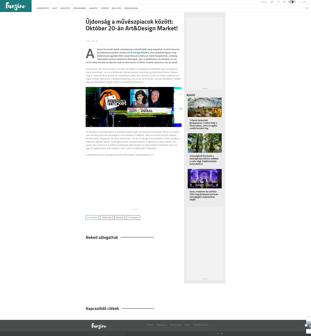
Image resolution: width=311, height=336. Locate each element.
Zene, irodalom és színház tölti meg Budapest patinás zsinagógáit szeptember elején (204, 195)
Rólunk (150, 325)
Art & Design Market (138, 52)
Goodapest (43, 8)
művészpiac (133, 217)
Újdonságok (131, 8)
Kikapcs (93, 8)
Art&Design (106, 217)
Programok (79, 8)
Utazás (105, 8)
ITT (152, 155)
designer (119, 217)
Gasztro (65, 8)
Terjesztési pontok (201, 325)
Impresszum (162, 325)
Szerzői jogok (176, 325)
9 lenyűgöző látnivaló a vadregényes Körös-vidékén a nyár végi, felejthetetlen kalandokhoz (204, 160)
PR (222, 334)
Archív (187, 325)
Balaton (116, 8)
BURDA (264, 2)
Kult (54, 8)
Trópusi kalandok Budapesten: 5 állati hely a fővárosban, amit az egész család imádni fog (203, 124)
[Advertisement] (134, 271)
